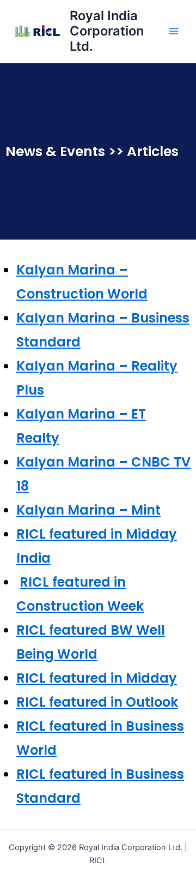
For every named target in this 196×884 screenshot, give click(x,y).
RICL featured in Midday (96, 678)
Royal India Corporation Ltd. (107, 31)
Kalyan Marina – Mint (88, 510)
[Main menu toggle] (173, 31)
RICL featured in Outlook (97, 702)
